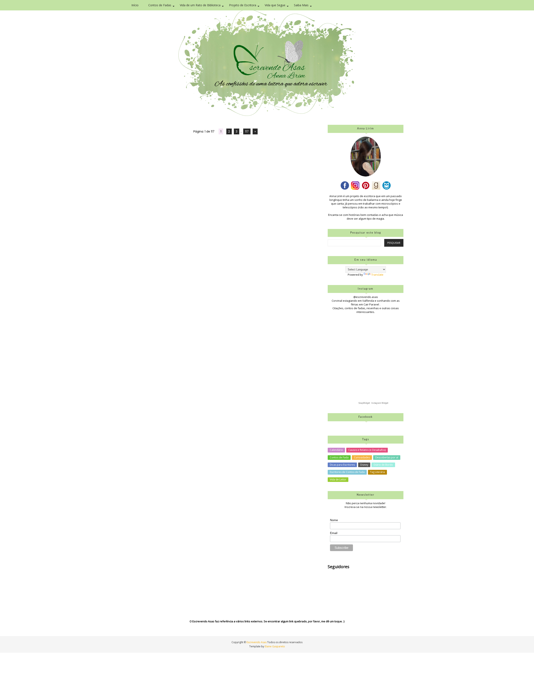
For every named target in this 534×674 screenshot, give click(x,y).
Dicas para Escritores (342, 464)
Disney (364, 464)
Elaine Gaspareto (275, 646)
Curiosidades (362, 457)
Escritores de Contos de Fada (347, 472)
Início (135, 5)
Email (333, 533)
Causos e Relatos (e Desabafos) (367, 450)
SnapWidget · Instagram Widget (373, 403)
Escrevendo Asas (257, 642)
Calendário (336, 450)
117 (247, 131)
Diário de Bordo (383, 464)
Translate (377, 274)
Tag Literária (377, 472)
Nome (334, 520)
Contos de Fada (339, 457)
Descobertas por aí (386, 457)
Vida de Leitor (338, 479)
